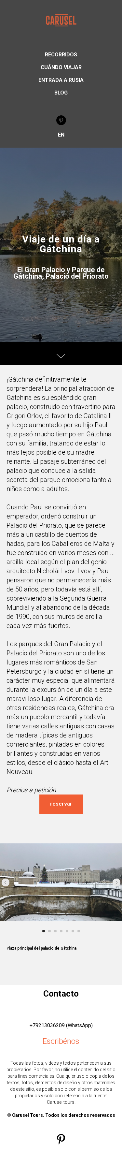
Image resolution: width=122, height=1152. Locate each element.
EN (61, 135)
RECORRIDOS (61, 54)
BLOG (61, 93)
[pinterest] (61, 120)
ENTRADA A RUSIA (61, 80)
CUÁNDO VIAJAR (61, 67)
